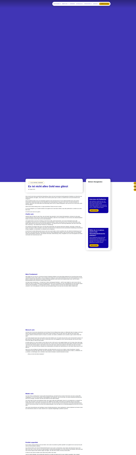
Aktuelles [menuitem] (79, 3)
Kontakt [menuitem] (95, 3)
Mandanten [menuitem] (87, 3)
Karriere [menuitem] (72, 3)
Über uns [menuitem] (64, 3)
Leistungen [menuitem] (56, 3)
